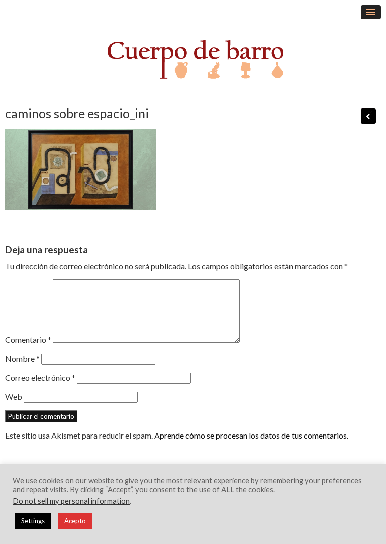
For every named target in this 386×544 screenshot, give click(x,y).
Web (13, 396)
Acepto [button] (75, 521)
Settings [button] (33, 521)
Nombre (22, 358)
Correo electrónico (40, 377)
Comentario (28, 339)
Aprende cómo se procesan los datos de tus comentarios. (251, 435)
